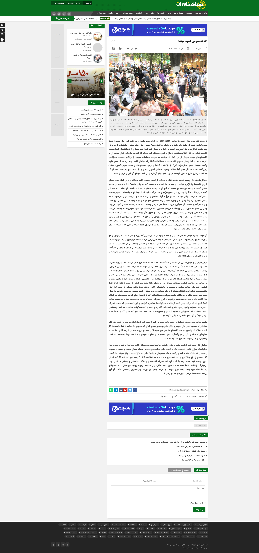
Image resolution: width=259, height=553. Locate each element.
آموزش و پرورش (202, 524)
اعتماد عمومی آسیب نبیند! (192, 41)
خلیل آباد (162, 528)
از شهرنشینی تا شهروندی (92, 143)
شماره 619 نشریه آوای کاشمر (91, 114)
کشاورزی (93, 536)
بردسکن (83, 524)
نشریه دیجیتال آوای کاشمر (170, 536)
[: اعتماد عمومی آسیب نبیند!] (114, 48)
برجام (93, 524)
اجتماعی (189, 13)
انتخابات (132, 524)
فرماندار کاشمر (131, 532)
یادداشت (139, 13)
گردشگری (71, 536)
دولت (141, 528)
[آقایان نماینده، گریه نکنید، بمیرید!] (85, 58)
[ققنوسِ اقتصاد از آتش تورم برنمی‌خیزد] (85, 47)
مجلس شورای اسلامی (88, 532)
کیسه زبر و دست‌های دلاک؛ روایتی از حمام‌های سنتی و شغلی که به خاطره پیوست (171, 18)
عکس (110, 13)
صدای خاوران (201, 425)
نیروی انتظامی (151, 536)
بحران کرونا (104, 524)
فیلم (117, 13)
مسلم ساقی (203, 536)
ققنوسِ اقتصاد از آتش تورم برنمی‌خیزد (192, 456)
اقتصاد (143, 524)
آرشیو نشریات (128, 13)
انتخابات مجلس (119, 524)
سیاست (198, 13)
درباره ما (102, 13)
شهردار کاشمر (70, 528)
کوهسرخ (82, 536)
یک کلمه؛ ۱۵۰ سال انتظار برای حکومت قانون (110, 18)
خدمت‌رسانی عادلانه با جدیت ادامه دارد (191, 451)
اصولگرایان (154, 524)
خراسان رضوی (175, 528)
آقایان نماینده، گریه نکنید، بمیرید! (193, 460)
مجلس (103, 532)
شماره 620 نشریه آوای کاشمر (91, 110)
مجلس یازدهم (70, 532)
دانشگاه (151, 528)
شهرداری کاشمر (191, 532)
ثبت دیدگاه (199, 509)
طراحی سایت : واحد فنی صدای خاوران (195, 548)
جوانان (64, 524)
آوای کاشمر (167, 524)
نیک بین (138, 536)
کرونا (103, 536)
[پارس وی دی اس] (158, 25)
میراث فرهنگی (189, 536)
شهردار (82, 528)
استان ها (160, 13)
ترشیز (152, 13)
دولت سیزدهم (129, 528)
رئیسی (103, 528)
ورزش (169, 13)
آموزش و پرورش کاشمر (183, 524)
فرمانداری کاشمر (116, 532)
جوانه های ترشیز (201, 528)
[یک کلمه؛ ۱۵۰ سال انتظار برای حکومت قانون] (85, 36)
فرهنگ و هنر (178, 13)
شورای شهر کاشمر (162, 532)
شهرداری (204, 532)
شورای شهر (176, 532)
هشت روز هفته (125, 536)
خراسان (188, 528)
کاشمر (112, 536)
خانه (205, 13)
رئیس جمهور (115, 528)
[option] (85, 83)
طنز (146, 13)
